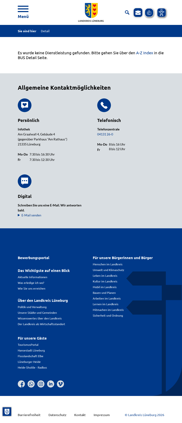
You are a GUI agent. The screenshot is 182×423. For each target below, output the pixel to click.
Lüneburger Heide (29, 361)
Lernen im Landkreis (105, 304)
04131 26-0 (105, 134)
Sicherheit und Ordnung (108, 315)
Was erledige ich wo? (31, 282)
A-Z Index (144, 52)
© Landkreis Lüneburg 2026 (144, 415)
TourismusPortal (28, 344)
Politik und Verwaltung (32, 307)
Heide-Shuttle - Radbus (32, 367)
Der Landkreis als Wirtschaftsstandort (41, 324)
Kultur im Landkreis (105, 281)
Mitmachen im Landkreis (108, 309)
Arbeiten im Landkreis (107, 298)
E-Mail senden (31, 215)
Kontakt (80, 415)
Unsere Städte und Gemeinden (37, 312)
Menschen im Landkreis (107, 264)
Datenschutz (57, 415)
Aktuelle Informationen (32, 277)
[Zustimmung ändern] (7, 411)
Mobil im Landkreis (105, 287)
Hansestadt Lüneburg (31, 350)
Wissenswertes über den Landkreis (40, 318)
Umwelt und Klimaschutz (108, 270)
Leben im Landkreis (105, 275)
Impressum (102, 415)
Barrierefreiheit (29, 415)
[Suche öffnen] (127, 12)
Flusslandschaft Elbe (30, 356)
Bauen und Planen (104, 292)
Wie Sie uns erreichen (31, 288)
